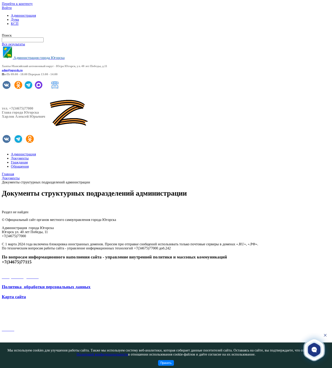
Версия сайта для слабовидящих (26, 31)
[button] (314, 349)
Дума (15, 19)
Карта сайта (14, 296)
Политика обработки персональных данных (46, 286)
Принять (166, 363)
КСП (15, 24)
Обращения (20, 166)
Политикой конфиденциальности (102, 354)
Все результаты (13, 44)
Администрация (23, 15)
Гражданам (19, 162)
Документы (20, 158)
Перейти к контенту (17, 4)
